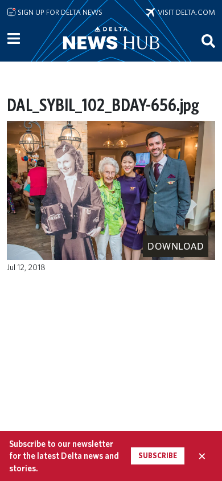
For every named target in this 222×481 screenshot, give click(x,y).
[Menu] (13, 38)
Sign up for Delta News (59, 12)
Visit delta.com (185, 12)
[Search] (208, 40)
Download (175, 246)
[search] (208, 40)
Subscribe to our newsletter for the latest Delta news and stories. (64, 456)
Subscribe (157, 455)
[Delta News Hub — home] (111, 53)
